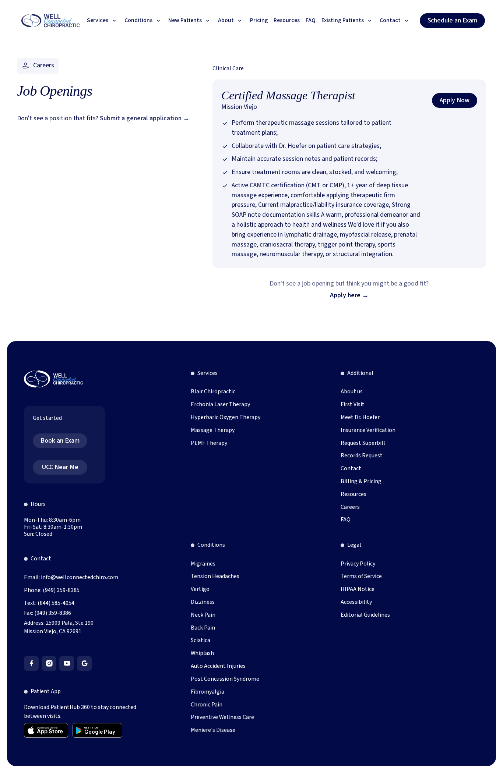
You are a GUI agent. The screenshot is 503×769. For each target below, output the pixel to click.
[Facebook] (31, 663)
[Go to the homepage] (53, 379)
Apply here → (349, 295)
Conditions (211, 545)
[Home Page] (50, 20)
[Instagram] (49, 663)
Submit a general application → (145, 118)
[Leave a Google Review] (84, 663)
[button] (103, 20)
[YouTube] (66, 663)
